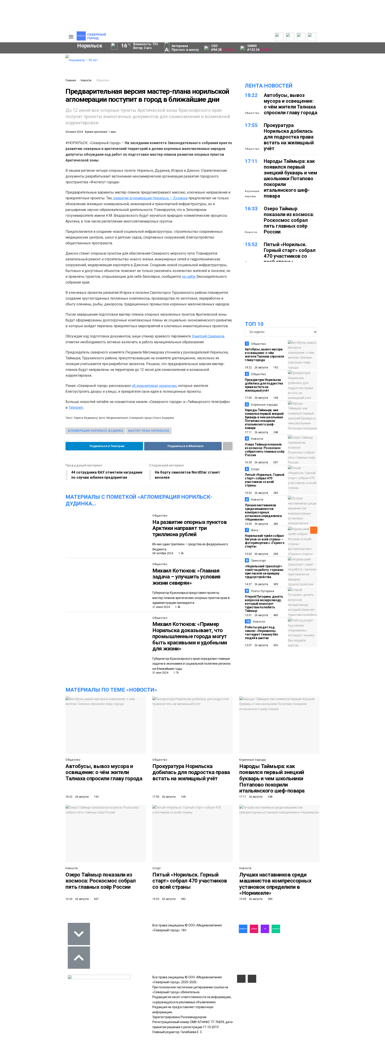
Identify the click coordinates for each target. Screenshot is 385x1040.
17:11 (251, 161)
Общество (102, 80)
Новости (86, 80)
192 (275, 367)
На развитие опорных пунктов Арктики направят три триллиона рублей (189, 528)
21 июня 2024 (161, 607)
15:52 (251, 244)
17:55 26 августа (256, 397)
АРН (25, 128)
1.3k (181, 553)
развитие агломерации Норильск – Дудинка (150, 198)
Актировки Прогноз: (185, 47)
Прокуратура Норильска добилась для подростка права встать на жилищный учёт (289, 137)
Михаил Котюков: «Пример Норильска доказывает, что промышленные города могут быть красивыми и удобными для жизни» (189, 636)
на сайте (189, 276)
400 (275, 615)
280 (275, 523)
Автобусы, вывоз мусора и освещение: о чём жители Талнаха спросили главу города (290, 103)
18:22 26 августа (256, 367)
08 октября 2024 (162, 553)
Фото (254, 530)
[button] (47, 91)
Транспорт (258, 560)
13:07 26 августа (256, 645)
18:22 (251, 95)
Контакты (40, 67)
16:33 (251, 208)
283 (275, 492)
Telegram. (76, 407)
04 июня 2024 (74, 131)
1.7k (176, 672)
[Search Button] (55, 164)
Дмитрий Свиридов (208, 336)
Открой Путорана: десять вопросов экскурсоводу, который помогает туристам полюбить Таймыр (264, 604)
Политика (40, 72)
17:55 (251, 125)
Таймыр (43, 120)
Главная (71, 80)
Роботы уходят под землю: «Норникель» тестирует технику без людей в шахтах (261, 632)
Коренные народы (252, 194)
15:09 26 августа (256, 523)
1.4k (177, 607)
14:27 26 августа (256, 584)
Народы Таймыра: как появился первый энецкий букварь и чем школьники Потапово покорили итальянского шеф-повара (290, 178)
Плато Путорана (262, 591)
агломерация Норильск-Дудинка (95, 430)
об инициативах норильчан (154, 386)
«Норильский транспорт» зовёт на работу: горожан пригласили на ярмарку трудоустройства (264, 571)
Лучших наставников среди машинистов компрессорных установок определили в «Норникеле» (263, 512)
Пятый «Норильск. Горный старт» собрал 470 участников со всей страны (289, 253)
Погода (38, 86)
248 (275, 432)
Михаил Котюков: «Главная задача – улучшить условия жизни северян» (186, 577)
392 (275, 645)
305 (275, 584)
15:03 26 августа (256, 554)
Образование (44, 135)
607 (275, 462)
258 (275, 554)
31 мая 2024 (160, 672)
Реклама (39, 62)
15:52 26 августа (256, 492)
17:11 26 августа (256, 432)
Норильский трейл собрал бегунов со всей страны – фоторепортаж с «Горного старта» (265, 541)
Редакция (40, 57)
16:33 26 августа (256, 462)
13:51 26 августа (256, 615)
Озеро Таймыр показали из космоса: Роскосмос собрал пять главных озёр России (289, 220)
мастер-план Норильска (148, 430)
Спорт (255, 469)
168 (275, 397)
